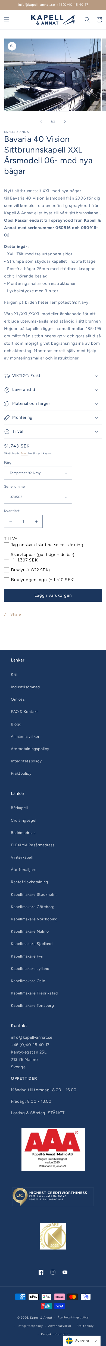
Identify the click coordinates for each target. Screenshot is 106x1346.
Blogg (16, 724)
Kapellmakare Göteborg (33, 907)
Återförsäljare (23, 869)
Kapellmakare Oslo (28, 981)
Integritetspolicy (26, 761)
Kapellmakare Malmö (30, 931)
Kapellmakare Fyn (27, 956)
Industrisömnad (25, 687)
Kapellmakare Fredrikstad (34, 993)
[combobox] (82, 1341)
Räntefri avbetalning (29, 882)
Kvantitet (12, 511)
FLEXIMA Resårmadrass (33, 845)
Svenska (82, 1341)
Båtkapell (19, 808)
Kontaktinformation (55, 1334)
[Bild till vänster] (41, 122)
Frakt (24, 453)
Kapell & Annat (41, 1317)
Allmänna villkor (25, 736)
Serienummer (15, 486)
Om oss (18, 699)
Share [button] (15, 614)
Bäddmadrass (23, 832)
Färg (8, 462)
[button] (7, 20)
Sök (14, 674)
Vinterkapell (22, 857)
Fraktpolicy (21, 773)
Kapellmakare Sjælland (32, 943)
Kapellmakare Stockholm (34, 894)
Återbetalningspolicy (30, 749)
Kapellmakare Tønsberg (32, 1005)
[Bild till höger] (65, 122)
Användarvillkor (59, 1326)
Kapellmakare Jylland (30, 968)
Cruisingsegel (23, 820)
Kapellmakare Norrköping (34, 919)
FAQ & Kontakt (24, 711)
